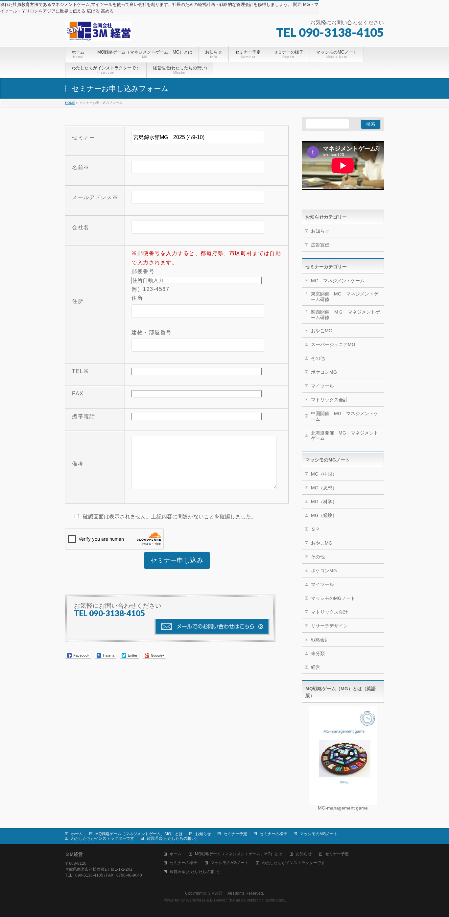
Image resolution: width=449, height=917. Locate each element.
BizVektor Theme (225, 900)
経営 (315, 667)
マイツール (322, 385)
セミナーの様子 (273, 834)
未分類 (318, 653)
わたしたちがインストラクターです (102, 838)
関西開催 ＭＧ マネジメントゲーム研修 (345, 314)
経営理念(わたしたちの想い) (172, 838)
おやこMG (321, 330)
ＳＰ (315, 529)
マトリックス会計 (329, 399)
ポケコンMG (324, 372)
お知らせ (320, 231)
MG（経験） (324, 515)
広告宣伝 (320, 244)
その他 (318, 358)
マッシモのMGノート (333, 598)
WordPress (195, 900)
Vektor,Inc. (256, 900)
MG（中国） (324, 474)
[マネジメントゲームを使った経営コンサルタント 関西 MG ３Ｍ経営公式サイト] (98, 33)
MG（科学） (324, 501)
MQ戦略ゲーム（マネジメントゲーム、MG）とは (139, 834)
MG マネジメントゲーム (338, 280)
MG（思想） (324, 487)
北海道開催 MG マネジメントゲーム (344, 435)
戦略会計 (320, 639)
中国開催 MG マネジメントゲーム (344, 416)
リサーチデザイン (329, 625)
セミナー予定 (235, 834)
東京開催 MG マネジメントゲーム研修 (344, 296)
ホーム (77, 834)
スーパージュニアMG (333, 344)
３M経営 (216, 893)
